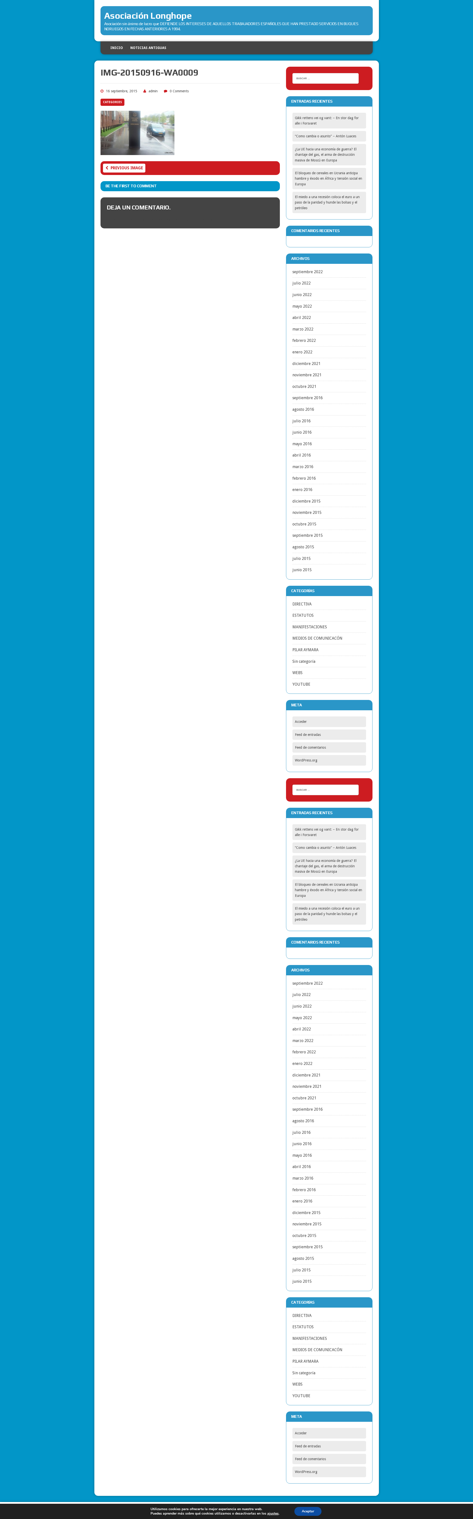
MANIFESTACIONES (309, 627)
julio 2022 (301, 283)
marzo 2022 (302, 329)
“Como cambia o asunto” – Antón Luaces (325, 136)
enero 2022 (302, 352)
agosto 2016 (303, 409)
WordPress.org (306, 760)
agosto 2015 (303, 547)
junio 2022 (302, 294)
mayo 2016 (302, 444)
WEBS (297, 672)
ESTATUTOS (303, 615)
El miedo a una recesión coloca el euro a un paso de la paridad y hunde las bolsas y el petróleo (327, 202)
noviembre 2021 (306, 375)
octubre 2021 (304, 386)
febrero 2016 (304, 478)
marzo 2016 (302, 466)
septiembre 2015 (307, 535)
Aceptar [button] (308, 1511)
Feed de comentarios (310, 747)
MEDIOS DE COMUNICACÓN (317, 638)
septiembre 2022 (307, 271)
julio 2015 (301, 558)
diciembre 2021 (306, 363)
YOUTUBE (301, 684)
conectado (155, 219)
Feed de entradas (308, 735)
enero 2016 (302, 489)
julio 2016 (301, 421)
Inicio (116, 48)
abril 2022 (301, 317)
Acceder (301, 722)
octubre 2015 (304, 524)
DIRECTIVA (302, 604)
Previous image (127, 168)
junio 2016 (302, 432)
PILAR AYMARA (305, 650)
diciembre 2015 (306, 501)
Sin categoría (303, 661)
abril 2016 (301, 455)
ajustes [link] (273, 1513)
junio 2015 (302, 570)
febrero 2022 (304, 340)
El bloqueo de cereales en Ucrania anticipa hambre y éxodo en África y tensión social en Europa (328, 178)
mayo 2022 (302, 306)
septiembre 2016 (307, 398)
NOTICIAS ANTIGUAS (148, 48)
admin (153, 91)
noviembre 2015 (306, 512)
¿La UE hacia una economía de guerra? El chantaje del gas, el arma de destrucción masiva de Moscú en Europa (325, 154)
